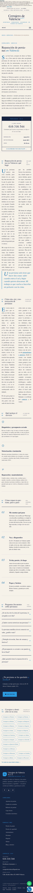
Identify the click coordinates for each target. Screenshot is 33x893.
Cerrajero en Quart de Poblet (10, 744)
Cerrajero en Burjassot (23, 721)
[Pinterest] (13, 790)
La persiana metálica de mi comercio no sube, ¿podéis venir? (15, 630)
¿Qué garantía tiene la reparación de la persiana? (15, 660)
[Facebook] (4, 790)
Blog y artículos (10, 844)
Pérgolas (8, 838)
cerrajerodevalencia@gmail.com (11, 869)
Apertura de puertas (11, 801)
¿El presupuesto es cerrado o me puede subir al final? (16, 650)
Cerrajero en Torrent (8, 717)
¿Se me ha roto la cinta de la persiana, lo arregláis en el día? (15, 614)
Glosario (19, 888)
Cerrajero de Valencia (16, 17)
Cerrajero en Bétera (8, 758)
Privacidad (8, 889)
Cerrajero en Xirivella (23, 739)
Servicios (10, 35)
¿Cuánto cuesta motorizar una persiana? (15, 622)
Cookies (14, 889)
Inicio (3, 35)
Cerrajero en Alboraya (9, 749)
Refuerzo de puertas (11, 807)
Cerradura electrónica (11, 813)
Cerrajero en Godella (24, 753)
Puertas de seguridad (11, 829)
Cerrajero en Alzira (8, 730)
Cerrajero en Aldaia (24, 735)
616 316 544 (16, 126)
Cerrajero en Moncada (9, 753)
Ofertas (7, 841)
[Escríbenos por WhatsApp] (29, 883)
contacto (24, 399)
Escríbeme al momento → (9, 864)
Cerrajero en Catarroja (9, 735)
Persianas (8, 835)
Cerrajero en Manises (8, 726)
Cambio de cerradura (11, 804)
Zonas (9, 888)
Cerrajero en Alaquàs (8, 739)
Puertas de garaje (10, 826)
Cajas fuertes (9, 810)
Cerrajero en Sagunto (23, 726)
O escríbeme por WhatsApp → (16, 149)
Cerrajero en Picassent (23, 758)
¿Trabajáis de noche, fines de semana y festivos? (15, 640)
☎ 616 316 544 (10, 694)
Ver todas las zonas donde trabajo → (11, 762)
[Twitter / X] (8, 790)
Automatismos (9, 832)
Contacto (14, 888)
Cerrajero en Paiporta (22, 730)
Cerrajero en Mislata (8, 721)
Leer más (9, 6)
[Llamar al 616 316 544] (29, 889)
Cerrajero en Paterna (23, 717)
